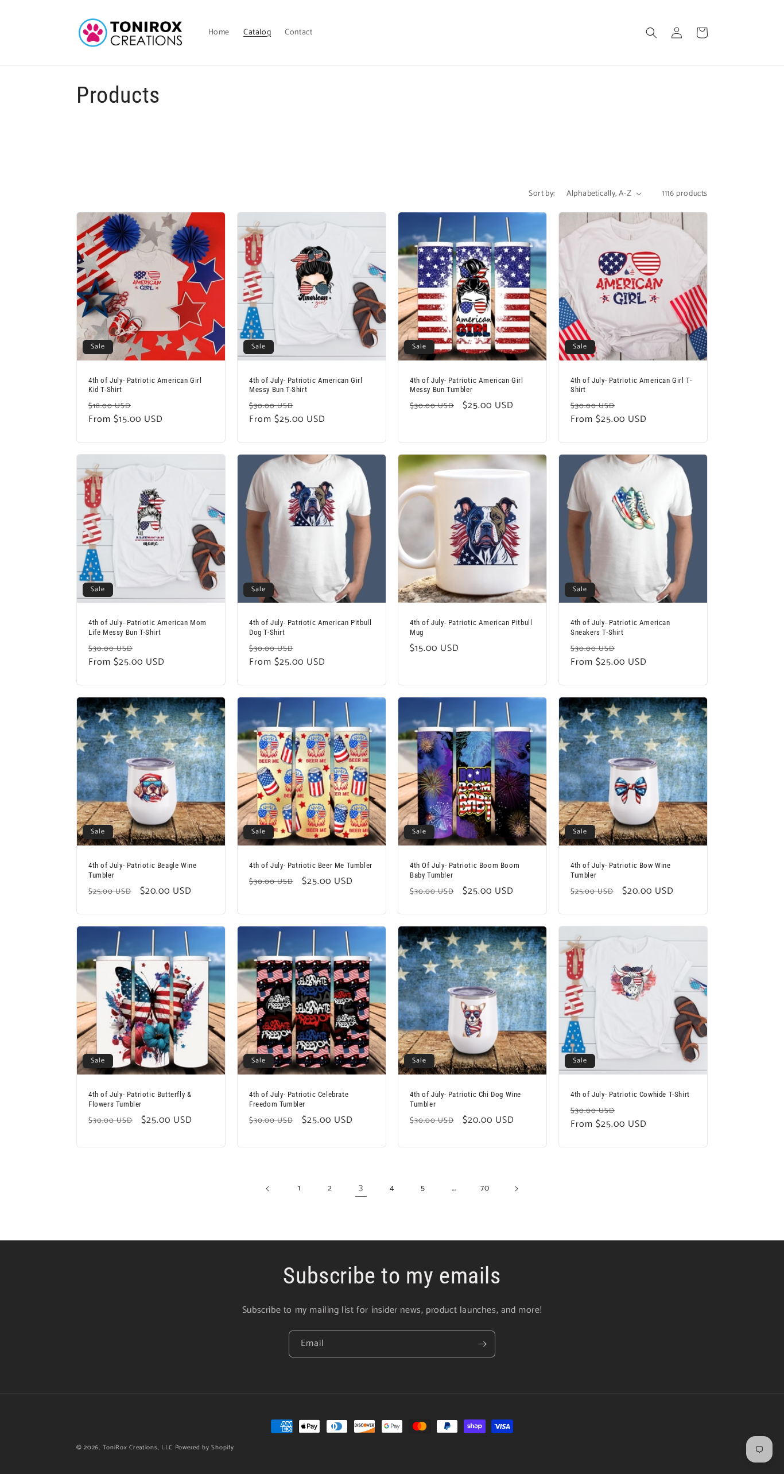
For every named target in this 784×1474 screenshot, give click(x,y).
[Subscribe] (482, 1344)
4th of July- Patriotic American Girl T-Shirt (631, 385)
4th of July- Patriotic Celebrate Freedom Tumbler (298, 1099)
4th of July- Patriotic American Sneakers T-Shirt (620, 627)
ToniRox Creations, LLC (139, 1447)
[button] (651, 32)
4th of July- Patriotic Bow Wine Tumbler (620, 870)
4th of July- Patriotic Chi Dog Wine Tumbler (465, 1099)
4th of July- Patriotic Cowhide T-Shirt (630, 1094)
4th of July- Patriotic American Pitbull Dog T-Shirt (310, 627)
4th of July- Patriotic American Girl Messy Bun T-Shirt (306, 385)
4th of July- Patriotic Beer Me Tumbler (310, 865)
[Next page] (516, 1188)
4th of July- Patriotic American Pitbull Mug (471, 627)
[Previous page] (268, 1188)
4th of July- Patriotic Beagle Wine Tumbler (142, 870)
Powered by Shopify (204, 1447)
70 (484, 1188)
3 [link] (361, 1188)
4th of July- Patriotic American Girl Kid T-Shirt (145, 385)
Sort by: (541, 193)
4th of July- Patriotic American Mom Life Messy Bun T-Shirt (147, 627)
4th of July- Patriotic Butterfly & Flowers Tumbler (139, 1099)
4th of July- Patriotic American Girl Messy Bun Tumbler (466, 385)
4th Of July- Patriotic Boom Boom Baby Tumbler (464, 870)
